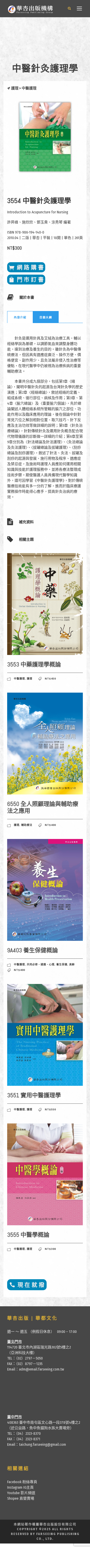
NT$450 (50, 678)
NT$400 (50, 825)
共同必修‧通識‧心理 (40, 964)
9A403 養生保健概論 (32, 950)
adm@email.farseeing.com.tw (41, 1369)
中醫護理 (29, 88)
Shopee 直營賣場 (20, 1498)
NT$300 (50, 1249)
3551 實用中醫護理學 (34, 1095)
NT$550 (50, 1109)
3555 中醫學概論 (28, 1234)
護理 (14, 88)
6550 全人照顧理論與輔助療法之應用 (42, 807)
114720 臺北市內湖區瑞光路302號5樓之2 (39, 1347)
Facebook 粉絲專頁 (22, 1482)
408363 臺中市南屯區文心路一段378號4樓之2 (43, 1422)
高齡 (72, 964)
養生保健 (61, 964)
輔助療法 (26, 825)
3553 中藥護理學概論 (34, 664)
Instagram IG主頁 (20, 1487)
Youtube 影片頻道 (21, 1493)
